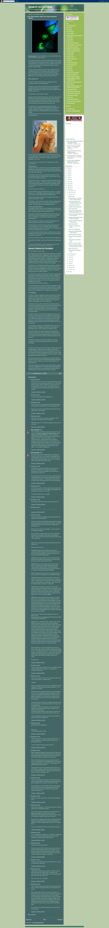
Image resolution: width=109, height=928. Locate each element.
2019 (69, 172)
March (70, 265)
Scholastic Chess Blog (72, 95)
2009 (69, 187)
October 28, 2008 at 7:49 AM (38, 840)
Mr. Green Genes (32, 56)
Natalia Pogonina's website (73, 76)
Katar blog (69, 68)
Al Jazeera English (71, 25)
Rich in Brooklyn (35, 429)
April (70, 263)
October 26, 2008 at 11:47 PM (38, 747)
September (71, 254)
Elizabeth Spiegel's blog (40, 7)
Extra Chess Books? (73, 223)
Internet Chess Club (71, 64)
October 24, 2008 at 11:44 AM (38, 399)
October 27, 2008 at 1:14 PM (38, 775)
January (71, 269)
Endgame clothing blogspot (73, 48)
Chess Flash (70, 41)
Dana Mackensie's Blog (72, 46)
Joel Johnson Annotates (74, 204)
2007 (69, 271)
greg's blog (69, 60)
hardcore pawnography (72, 62)
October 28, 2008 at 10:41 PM (38, 866)
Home (44, 919)
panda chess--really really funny (74, 82)
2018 (69, 173)
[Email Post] (60, 373)
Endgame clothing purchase (73, 50)
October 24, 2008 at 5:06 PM (38, 449)
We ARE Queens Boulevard (74, 206)
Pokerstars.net (70, 83)
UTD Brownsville (71, 103)
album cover (71, 196)
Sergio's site (70, 97)
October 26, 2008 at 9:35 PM (38, 662)
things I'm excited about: (74, 229)
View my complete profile (73, 110)
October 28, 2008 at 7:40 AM (38, 829)
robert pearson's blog (72, 89)
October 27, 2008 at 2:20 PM (38, 793)
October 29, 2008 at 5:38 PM (38, 911)
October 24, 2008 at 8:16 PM (38, 497)
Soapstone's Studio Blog (73, 99)
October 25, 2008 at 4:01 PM (38, 512)
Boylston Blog (70, 33)
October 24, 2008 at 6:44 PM (38, 483)
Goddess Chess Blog (72, 58)
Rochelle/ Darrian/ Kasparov (74, 234)
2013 (69, 179)
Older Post (60, 919)
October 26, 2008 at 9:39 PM (38, 673)
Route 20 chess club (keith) (73, 91)
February (71, 267)
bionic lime (69, 29)
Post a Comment (32, 914)
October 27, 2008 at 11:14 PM (38, 802)
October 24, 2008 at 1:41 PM (38, 413)
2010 (69, 185)
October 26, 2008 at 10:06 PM (38, 734)
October (71, 194)
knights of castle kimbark (73, 72)
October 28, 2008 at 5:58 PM (38, 857)
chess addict (70, 39)
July (70, 257)
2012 (69, 181)
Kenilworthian (70, 70)
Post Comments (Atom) (37, 922)
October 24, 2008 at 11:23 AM (38, 392)
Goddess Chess (71, 56)
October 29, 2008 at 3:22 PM (38, 881)
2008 (69, 189)
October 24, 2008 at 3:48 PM (38, 427)
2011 (69, 183)
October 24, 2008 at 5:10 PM (38, 463)
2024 (69, 168)
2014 (69, 177)
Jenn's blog (69, 66)
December (71, 190)
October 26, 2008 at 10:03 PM (38, 720)
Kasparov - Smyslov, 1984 (74, 243)
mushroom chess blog (72, 74)
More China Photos (72, 208)
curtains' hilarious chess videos (74, 44)
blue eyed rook (70, 31)
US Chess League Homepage (74, 101)
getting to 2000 (70, 52)
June (70, 259)
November (71, 192)
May (70, 261)
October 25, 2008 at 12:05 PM (38, 504)
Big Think (69, 27)
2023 (69, 170)
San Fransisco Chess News (73, 93)
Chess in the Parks (72, 248)
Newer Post (28, 919)
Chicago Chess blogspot (72, 42)
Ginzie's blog (70, 54)
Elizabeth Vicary (71, 108)
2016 (69, 175)
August (70, 255)
